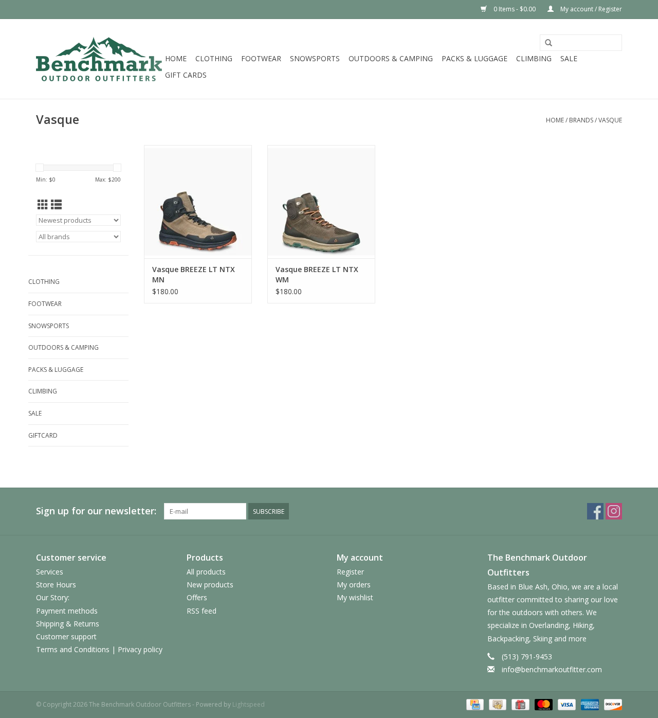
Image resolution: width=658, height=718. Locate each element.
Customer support (66, 636)
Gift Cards (186, 75)
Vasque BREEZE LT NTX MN (193, 274)
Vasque (610, 120)
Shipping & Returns (67, 624)
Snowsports (315, 58)
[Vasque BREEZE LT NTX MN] (198, 201)
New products (210, 584)
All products (206, 572)
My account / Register (590, 9)
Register (350, 572)
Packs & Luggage (474, 58)
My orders (354, 584)
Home (176, 58)
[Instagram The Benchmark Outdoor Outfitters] (614, 511)
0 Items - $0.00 (514, 9)
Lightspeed (248, 704)
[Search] (548, 43)
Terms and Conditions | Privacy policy (99, 649)
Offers (197, 597)
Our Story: (52, 597)
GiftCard (43, 435)
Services (49, 572)
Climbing (534, 58)
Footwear (261, 58)
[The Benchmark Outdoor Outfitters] (99, 59)
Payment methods (67, 611)
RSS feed (201, 611)
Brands (581, 120)
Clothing (213, 58)
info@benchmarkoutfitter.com (552, 669)
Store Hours (56, 584)
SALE (568, 58)
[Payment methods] (474, 703)
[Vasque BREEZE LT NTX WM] (321, 201)
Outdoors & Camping (391, 58)
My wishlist (355, 597)
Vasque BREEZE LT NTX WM (317, 274)
